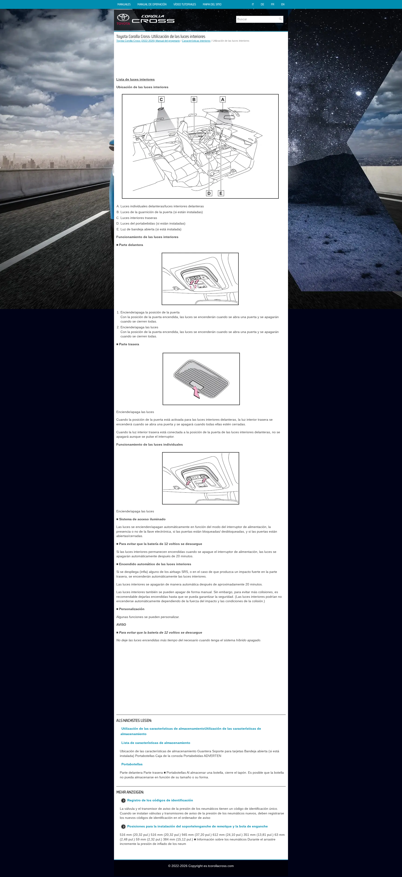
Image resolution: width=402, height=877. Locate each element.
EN (283, 4)
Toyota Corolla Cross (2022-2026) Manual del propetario (148, 40)
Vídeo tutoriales (185, 4)
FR (272, 4)
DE (262, 4)
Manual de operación (152, 4)
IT (253, 4)
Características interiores (196, 40)
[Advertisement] (201, 60)
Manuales (124, 4)
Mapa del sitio (212, 4)
